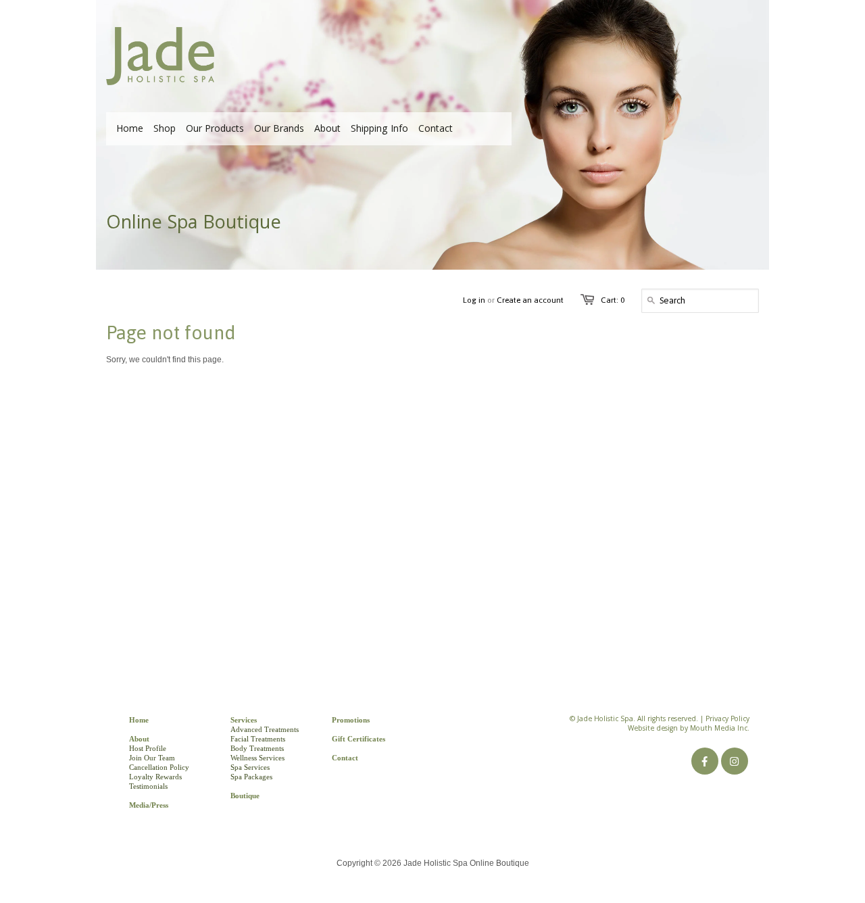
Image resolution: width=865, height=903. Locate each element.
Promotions (351, 720)
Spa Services (250, 767)
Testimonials (148, 786)
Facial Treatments (257, 739)
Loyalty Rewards (155, 777)
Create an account (530, 300)
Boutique (245, 795)
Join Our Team (152, 758)
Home (139, 720)
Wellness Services (257, 758)
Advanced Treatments (264, 729)
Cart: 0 (612, 300)
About (139, 739)
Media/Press (148, 805)
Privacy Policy (727, 720)
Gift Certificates (358, 739)
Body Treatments (257, 748)
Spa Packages (251, 777)
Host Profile (147, 748)
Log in (474, 300)
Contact (345, 758)
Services (243, 720)
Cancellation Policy (159, 767)
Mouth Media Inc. (719, 729)
